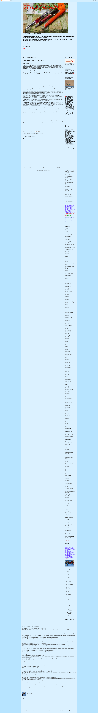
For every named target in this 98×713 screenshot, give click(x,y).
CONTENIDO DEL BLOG (69, 194)
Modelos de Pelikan (68, 364)
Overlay (66, 382)
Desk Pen (67, 268)
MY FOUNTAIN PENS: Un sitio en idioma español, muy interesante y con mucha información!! (37, 665)
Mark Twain (67, 352)
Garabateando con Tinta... (69, 184)
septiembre (69, 584)
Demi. (66, 264)
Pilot (66, 421)
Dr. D (28, 692)
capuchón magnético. (68, 244)
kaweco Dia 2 (67, 330)
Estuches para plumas (69, 302)
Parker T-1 (67, 407)
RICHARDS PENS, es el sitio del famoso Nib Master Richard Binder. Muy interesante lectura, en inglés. (39, 677)
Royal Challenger (68, 475)
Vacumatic (67, 522)
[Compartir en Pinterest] (39, 131)
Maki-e (66, 349)
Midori (66, 357)
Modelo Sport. (67, 362)
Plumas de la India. (68, 434)
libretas (66, 343)
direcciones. (67, 281)
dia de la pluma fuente (69, 273)
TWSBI (66, 519)
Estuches (67, 299)
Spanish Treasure (68, 503)
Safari (66, 477)
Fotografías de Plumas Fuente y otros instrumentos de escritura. (70, 179)
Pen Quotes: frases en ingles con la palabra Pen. (30, 674)
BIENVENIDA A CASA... (69, 613)
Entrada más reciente (27, 167)
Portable (66, 449)
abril (68, 591)
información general (68, 322)
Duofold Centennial (68, 291)
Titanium (66, 514)
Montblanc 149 (67, 367)
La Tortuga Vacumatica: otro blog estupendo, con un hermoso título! (33, 655)
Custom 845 (67, 259)
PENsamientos (67, 186)
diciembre (69, 580)
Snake (66, 497)
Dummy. (66, 288)
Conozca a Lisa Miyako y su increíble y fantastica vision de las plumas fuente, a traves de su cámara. (39, 638)
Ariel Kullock (67, 239)
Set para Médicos (68, 485)
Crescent (66, 256)
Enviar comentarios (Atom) (45, 170)
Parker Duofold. (68, 402)
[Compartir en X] (37, 131)
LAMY (66, 333)
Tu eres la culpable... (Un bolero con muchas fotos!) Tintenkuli (69, 171)
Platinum (66, 426)
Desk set (66, 270)
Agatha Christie (67, 234)
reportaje (66, 468)
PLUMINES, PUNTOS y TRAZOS (69, 610)
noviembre (69, 581)
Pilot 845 (66, 423)
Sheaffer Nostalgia (68, 488)
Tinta (66, 509)
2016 (67, 574)
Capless (66, 242)
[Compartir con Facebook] (38, 131)
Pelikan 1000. (67, 415)
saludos (66, 478)
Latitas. (66, 338)
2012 (67, 615)
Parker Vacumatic (68, 408)
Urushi (66, 520)
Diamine (66, 278)
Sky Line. (67, 494)
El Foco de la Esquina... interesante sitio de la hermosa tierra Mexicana (34, 643)
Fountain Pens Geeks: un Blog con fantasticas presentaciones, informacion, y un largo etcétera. (38, 650)
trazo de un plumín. (40, 133)
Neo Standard (67, 381)
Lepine (66, 341)
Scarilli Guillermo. (68, 483)
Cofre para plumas (68, 249)
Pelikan (66, 412)
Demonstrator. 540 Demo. (69, 266)
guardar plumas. (68, 317)
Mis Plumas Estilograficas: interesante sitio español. (30, 666)
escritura (66, 297)
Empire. (66, 296)
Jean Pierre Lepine (68, 325)
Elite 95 (66, 294)
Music (66, 371)
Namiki (66, 376)
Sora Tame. (67, 502)
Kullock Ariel (67, 331)
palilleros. (67, 384)
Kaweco (66, 328)
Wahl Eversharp (68, 530)
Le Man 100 (67, 339)
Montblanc (67, 365)
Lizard (66, 344)
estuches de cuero (68, 301)
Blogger (70, 710)
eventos (66, 304)
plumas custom (67, 431)
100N (66, 231)
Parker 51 (67, 393)
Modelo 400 (67, 359)
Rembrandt (67, 466)
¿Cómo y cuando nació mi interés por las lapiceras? (69, 168)
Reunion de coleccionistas (69, 469)
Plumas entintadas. (68, 436)
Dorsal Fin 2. (67, 286)
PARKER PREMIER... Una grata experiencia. (69, 606)
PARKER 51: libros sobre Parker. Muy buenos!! (30, 667)
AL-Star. (66, 237)
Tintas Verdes (67, 512)
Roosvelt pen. (67, 473)
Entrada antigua (60, 167)
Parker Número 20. (68, 405)
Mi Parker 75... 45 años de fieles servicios (69, 174)
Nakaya (66, 374)
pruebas (66, 461)
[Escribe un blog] (36, 131)
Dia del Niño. (67, 275)
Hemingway (67, 320)
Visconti (66, 527)
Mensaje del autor (68, 354)
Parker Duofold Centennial (69, 399)
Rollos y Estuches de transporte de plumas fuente (70, 192)
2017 (67, 573)
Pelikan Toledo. (67, 416)
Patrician (66, 410)
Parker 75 (67, 396)
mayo (69, 590)
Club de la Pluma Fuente (69, 247)
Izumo (66, 323)
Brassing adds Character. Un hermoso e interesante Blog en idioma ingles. (34, 628)
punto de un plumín (33, 133)
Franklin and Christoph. (69, 312)
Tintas (66, 511)
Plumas (66, 429)
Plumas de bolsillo (68, 433)
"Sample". (67, 229)
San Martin (67, 480)
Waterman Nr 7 (67, 533)
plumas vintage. (68, 442)
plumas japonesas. (68, 439)
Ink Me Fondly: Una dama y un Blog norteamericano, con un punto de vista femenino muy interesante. (39, 654)
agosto (69, 585)
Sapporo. (66, 481)
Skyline (66, 495)
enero (69, 595)
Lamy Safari (67, 336)
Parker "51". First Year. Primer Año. (69, 390)
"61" (66, 228)
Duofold (66, 289)
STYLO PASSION (41, 7)
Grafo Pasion (24, 652)
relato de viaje (67, 464)
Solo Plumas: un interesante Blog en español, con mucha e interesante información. (36, 680)
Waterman (67, 532)
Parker (66, 387)
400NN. (66, 233)
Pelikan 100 (67, 413)
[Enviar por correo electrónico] (35, 131)
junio (68, 588)
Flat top (66, 309)
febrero (69, 594)
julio (68, 587)
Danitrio (66, 261)
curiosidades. (67, 258)
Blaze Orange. (67, 241)
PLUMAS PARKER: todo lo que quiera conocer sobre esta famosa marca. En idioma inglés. (37, 671)
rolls (66, 472)
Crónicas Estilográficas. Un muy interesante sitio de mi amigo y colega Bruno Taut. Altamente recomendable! (40, 639)
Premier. (66, 450)
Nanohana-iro (67, 379)
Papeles (66, 386)
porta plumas (67, 447)
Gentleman (67, 315)
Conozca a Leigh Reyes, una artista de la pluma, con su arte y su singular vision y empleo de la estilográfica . (40, 637)
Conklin (66, 253)
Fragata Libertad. (68, 310)
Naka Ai (66, 373)
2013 (67, 578)
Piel (66, 420)
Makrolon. (67, 351)
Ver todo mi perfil (29, 693)
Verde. (66, 525)
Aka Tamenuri (67, 236)
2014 (67, 577)
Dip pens (66, 280)
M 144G (66, 346)
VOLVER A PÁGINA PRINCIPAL (68, 190)
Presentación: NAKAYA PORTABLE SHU (69, 598)
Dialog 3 (66, 276)
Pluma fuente (67, 428)
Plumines (28, 133)
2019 (67, 571)
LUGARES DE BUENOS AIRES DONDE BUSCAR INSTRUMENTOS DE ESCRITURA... (69, 197)
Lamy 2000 (67, 335)
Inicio (44, 167)
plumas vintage (67, 441)
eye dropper (67, 307)
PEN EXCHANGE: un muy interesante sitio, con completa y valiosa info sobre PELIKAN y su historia (38, 670)
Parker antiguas (68, 398)
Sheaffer (66, 486)
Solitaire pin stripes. (68, 500)
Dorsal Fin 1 (67, 283)
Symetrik (66, 505)
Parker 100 (67, 391)
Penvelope (67, 418)
